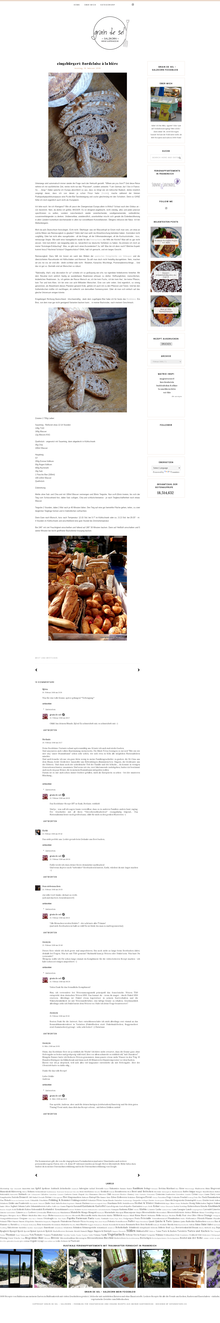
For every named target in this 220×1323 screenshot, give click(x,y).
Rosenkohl (113, 1224)
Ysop (22, 1238)
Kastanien (137, 1206)
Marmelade (110, 1212)
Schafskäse (59, 1228)
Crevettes (180, 1194)
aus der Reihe (195, 1237)
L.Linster (151, 1209)
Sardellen (23, 1227)
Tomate (38, 1234)
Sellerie (161, 1227)
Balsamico (114, 1188)
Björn (45, 689)
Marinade (100, 1213)
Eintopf (92, 1197)
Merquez (12, 1215)
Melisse (188, 1212)
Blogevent (215, 1188)
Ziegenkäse (31, 1237)
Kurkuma (123, 1209)
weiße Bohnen (62, 1241)
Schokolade (121, 1227)
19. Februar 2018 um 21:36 (52, 692)
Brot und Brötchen (46, 658)
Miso (40, 1215)
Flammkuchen (213, 1197)
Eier (65, 1197)
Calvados (44, 1194)
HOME (77, 5)
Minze (25, 1215)
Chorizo (123, 1194)
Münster (126, 1216)
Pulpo (138, 1222)
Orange (208, 1215)
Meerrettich (173, 1212)
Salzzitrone (12, 1227)
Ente (108, 1197)
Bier (177, 1189)
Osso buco (32, 1219)
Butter (217, 1191)
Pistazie (76, 1221)
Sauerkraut (49, 1227)
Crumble (188, 1194)
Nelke (158, 1215)
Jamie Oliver (5, 1206)
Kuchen (84, 1210)
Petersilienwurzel (159, 1218)
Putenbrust (144, 1222)
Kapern (69, 1206)
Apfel (38, 1188)
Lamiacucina (166, 1210)
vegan (33, 1240)
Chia (86, 1194)
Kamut (63, 1206)
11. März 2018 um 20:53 (51, 1046)
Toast (18, 1235)
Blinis (207, 1188)
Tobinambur (24, 1235)
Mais (49, 1212)
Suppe (90, 1231)
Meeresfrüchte (149, 1212)
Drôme (48, 1197)
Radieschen (200, 1221)
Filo (199, 1197)
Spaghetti (4, 1231)
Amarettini (26, 1188)
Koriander (48, 1209)
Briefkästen (89, 1191)
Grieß (211, 1200)
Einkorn (85, 1197)
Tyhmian (97, 1235)
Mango (84, 1212)
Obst (189, 1215)
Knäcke (3, 1210)
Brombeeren (121, 1191)
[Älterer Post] (139, 670)
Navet (144, 1215)
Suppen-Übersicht (119, 1231)
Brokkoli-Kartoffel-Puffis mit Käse (166, 242)
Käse (130, 1209)
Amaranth (17, 1189)
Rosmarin (130, 1224)
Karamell (78, 1206)
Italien (217, 1203)
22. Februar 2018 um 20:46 (52, 945)
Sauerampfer (38, 1228)
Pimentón (39, 1221)
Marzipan (119, 1212)
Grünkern (4, 1203)
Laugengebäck (197, 1210)
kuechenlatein (167, 382)
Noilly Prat (181, 1215)
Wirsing (3, 1238)
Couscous (160, 1194)
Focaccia (14, 1200)
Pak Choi (57, 1219)
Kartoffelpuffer (125, 1206)
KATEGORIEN (107, 5)
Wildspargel (215, 1235)
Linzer (25, 1213)
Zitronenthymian (95, 1238)
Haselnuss (112, 1203)
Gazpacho (137, 1200)
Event (148, 1197)
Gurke (47, 1203)
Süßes (130, 1231)
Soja (218, 1227)
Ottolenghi (48, 1218)
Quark (151, 1221)
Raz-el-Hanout (22, 1225)
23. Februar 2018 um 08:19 (60, 798)
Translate (174, 472)
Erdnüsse (131, 1197)
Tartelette (182, 1231)
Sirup (213, 1228)
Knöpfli (8, 1210)
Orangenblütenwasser (9, 1218)
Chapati (81, 1194)
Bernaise (154, 1189)
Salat (204, 1224)
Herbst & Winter (144, 1203)
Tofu (31, 1235)
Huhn (198, 1203)
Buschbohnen (208, 1191)
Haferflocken (61, 1203)
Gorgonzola (178, 1200)
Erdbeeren (122, 1197)
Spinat (33, 1231)
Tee (212, 1231)
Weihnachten (169, 1235)
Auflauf (92, 1188)
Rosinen (122, 1224)
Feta (195, 1197)
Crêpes (201, 1194)
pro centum (24, 1241)
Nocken (172, 1215)
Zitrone (55, 1237)
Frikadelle (34, 1200)
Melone (195, 1212)
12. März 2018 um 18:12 (58, 1099)
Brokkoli (105, 1191)
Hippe (167, 1203)
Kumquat (115, 1209)
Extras (155, 1197)
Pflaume (209, 1218)
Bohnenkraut (40, 1191)
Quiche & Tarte (163, 1221)
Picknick (3, 1221)
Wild (199, 1235)
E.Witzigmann (57, 1197)
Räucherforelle (183, 1225)
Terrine (2, 1235)
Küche (136, 1210)
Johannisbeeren (38, 1206)
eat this (167, 392)
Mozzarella (86, 1215)
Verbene (129, 1235)
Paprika (71, 1218)
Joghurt (14, 1206)
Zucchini (108, 1237)
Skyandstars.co (178, 1304)
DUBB (218, 1194)
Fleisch (7, 1200)
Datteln (15, 1197)
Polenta (111, 1221)
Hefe (119, 1203)
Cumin (206, 1194)
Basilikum (138, 1188)
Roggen (90, 1225)
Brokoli (111, 1192)
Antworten (47, 703)
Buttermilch (4, 1194)
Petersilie (146, 1218)
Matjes (139, 1212)
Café (29, 1194)
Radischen (210, 1222)
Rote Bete (140, 1224)
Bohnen (31, 1191)
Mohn (51, 1215)
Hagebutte (71, 1203)
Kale (58, 1206)
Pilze (9, 1221)
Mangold (92, 1212)
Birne (181, 1188)
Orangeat (216, 1216)
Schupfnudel (145, 1227)
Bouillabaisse (51, 1192)
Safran (192, 1224)
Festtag (190, 1197)
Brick (81, 1191)
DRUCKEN (166, 344)
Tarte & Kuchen (169, 1231)
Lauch (188, 1209)
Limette (216, 1209)
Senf (168, 1227)
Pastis (112, 1219)
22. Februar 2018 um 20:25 (52, 889)
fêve (4, 1241)
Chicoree (102, 1194)
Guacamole (33, 1203)
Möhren (117, 1215)
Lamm (174, 1209)
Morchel (68, 1216)
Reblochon (33, 1225)
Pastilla (97, 1219)
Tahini (158, 1231)
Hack (53, 1203)
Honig (192, 1203)
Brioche (97, 1192)
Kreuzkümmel (61, 1209)
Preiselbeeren (121, 1221)
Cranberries (170, 1194)
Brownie (157, 1191)
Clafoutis (142, 1194)
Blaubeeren (200, 1188)
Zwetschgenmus (173, 1238)
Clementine (151, 1194)
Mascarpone (130, 1212)
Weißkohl (193, 1235)
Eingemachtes (74, 1197)
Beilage (147, 1188)
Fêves (99, 1200)
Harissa (85, 1203)
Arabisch (55, 1188)
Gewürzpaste (159, 1200)
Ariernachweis (96, 240)
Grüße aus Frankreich (19, 1203)
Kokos (28, 1209)
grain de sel (55, 714)
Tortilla (73, 1235)
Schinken (77, 1227)
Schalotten (68, 1227)
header (17, 1241)
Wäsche (17, 1238)
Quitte (182, 1221)
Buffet (186, 1191)
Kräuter (78, 1209)
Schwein (154, 1227)
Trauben (85, 1235)
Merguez (4, 1215)
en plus (217, 1238)
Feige (169, 1197)
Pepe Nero (119, 1219)
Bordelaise (131, 299)
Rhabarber (65, 1224)
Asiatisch (75, 1189)
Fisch (204, 1197)
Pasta (91, 1218)
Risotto (83, 1224)
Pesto (137, 1218)
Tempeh (217, 1231)
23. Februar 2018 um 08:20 (60, 859)
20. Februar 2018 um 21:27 (52, 743)
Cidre (137, 1194)
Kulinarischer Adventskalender (99, 1210)
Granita (199, 1200)
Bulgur (192, 1191)
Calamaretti (35, 1194)
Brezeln (76, 1192)
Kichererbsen (194, 1206)
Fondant (21, 1200)
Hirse (172, 1203)
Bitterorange (189, 1189)
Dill (30, 1197)
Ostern (40, 1218)
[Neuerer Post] (36, 670)
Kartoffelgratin (112, 1206)
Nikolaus (165, 1216)
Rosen (105, 1224)
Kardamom (88, 1206)
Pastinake (105, 1218)
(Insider (104, 193)
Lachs (158, 1209)
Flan (2, 1200)
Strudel (77, 1231)
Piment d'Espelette (26, 1221)
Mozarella (76, 1215)
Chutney (130, 1194)
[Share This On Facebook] (129, 658)
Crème (195, 1194)
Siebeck (207, 1227)
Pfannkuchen (174, 1218)
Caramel (60, 1194)
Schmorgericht (89, 1227)
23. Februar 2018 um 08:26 (60, 982)
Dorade (41, 1197)
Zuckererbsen (120, 1238)
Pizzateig (90, 1221)
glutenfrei (10, 1241)
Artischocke (65, 1188)
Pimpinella (47, 1222)
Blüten (24, 1192)
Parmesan (81, 1218)
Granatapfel (190, 1200)
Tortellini (66, 1235)
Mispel (45, 1216)
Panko (64, 1219)
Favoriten (162, 1197)
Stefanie (46, 739)
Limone (3, 1212)
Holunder (185, 1203)
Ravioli (14, 1224)
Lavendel (207, 1209)
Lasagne (181, 1209)
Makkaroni (56, 1213)
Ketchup (183, 1206)
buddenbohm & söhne (166, 385)
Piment (15, 1221)
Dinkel (35, 1197)
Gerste (151, 1200)
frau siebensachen (51, 886)
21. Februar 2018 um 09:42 (52, 834)
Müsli (132, 1215)
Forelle (27, 1200)
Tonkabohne (57, 1235)
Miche (19, 1216)
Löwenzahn (41, 1212)
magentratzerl (167, 378)
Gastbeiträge (127, 1200)
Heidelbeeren (128, 1203)
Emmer (103, 1197)
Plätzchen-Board (101, 1222)
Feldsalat (176, 1197)
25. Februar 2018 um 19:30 (60, 1016)
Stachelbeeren (59, 1231)
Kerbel (176, 1206)
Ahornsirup (4, 1188)
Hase (105, 1203)
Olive (194, 1215)
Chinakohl (115, 1194)
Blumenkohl (5, 1191)
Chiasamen (93, 1194)
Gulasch (41, 1203)
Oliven (200, 1215)
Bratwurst (60, 1192)
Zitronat (47, 1238)
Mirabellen (32, 1215)
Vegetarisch (116, 1234)
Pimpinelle (55, 1221)
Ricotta (72, 1225)
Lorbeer (32, 1212)
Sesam (195, 1227)
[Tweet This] (134, 658)
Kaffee (49, 1206)
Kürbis (143, 1209)
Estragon (140, 1197)
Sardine (30, 1228)
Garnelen (118, 1200)
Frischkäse (43, 1200)
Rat (9, 1225)
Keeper (145, 1206)
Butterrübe (14, 1194)
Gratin (205, 1200)
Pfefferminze (191, 1218)
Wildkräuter (206, 1235)
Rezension (55, 1224)
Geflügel (145, 1200)
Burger (199, 1191)
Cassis (74, 1194)
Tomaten (47, 1235)
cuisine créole (209, 1238)
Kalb (54, 1206)
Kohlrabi (20, 1209)
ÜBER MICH (90, 5)
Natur (137, 1215)
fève (1, 1241)
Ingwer (210, 1203)
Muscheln (102, 1215)
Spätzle (48, 1231)
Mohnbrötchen (59, 1216)
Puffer (131, 1221)
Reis (39, 1224)
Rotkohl (149, 1224)
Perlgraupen (128, 1218)
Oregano (23, 1218)
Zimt (41, 1237)
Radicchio (190, 1221)
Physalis (216, 1218)
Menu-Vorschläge (207, 1212)
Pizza (83, 1221)
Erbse (114, 1197)
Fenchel (183, 1197)
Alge (11, 1189)
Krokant (71, 1210)
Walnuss (159, 1235)
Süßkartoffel (142, 1231)
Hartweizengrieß (96, 1203)
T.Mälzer (152, 1231)
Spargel (13, 1231)
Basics (129, 1188)
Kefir (150, 1206)
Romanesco (98, 1225)
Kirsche (204, 1206)
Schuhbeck (134, 1227)
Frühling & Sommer (59, 1200)
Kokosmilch (36, 1209)
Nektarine (151, 1215)
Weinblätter (184, 1235)
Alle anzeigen (177, 396)
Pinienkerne (66, 1221)
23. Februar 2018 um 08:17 (60, 718)
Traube (78, 1235)
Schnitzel (111, 1228)
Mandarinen (65, 1212)
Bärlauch (22, 1194)
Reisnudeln (46, 1224)
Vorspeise (151, 1235)
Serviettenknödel (184, 1227)
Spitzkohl (41, 1231)
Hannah (78, 1203)
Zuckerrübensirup (132, 1238)
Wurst (10, 1238)
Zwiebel (183, 1238)
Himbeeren (159, 1203)
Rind (78, 1224)
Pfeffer (182, 1219)
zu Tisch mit (74, 1241)
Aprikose (46, 1188)
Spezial (27, 1231)
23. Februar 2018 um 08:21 (60, 918)
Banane (123, 1188)
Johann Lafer (24, 1206)
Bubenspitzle (166, 1192)
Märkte (110, 1215)
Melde (181, 1212)
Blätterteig (16, 1191)
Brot (129, 1191)
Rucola (170, 1224)
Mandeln (76, 1212)
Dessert (23, 1197)
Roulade (163, 1224)
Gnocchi (169, 1200)
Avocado (100, 1188)
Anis (32, 1188)
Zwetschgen (145, 1238)
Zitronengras (81, 1238)
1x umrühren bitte (167, 389)
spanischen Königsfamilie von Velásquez (113, 256)
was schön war (49, 1241)
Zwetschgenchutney (159, 1238)
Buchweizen (177, 1191)
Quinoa (176, 1221)
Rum (176, 1224)
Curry (212, 1194)
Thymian (10, 1234)
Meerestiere (161, 1212)
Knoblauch (214, 1206)
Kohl (14, 1209)
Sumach (84, 1231)
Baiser (106, 1189)
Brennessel (69, 1192)
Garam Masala (108, 1200)
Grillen (217, 1200)
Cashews (68, 1194)
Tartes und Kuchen (199, 1230)
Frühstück (91, 1200)
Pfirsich (200, 1218)
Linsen (19, 1212)
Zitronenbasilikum (67, 1238)
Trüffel (90, 1235)
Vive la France (139, 1235)
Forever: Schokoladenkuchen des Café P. (166, 275)
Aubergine (83, 1188)
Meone (217, 1213)
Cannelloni (53, 1194)
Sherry (201, 1228)
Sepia (173, 1228)
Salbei (210, 1224)
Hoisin (177, 1203)
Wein (177, 1235)
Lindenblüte (11, 1213)
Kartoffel (100, 1206)
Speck (20, 1231)
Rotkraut (156, 1225)
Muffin (94, 1215)
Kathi (45, 830)
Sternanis (69, 1231)
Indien (203, 1203)
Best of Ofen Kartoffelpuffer (166, 310)
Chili (109, 1194)
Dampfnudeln (5, 1197)
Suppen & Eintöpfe (103, 1231)
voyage (40, 1241)
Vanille (104, 1235)
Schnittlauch (102, 1227)
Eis (98, 1197)
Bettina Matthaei (167, 1188)
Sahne (198, 1224)
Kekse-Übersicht (167, 1206)
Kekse (156, 1206)
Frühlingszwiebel (79, 1200)
